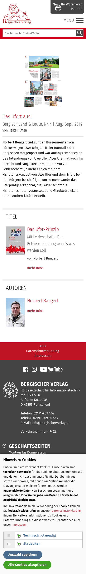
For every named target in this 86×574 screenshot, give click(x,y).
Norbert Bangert (42, 300)
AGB (43, 346)
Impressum (43, 355)
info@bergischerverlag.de (51, 422)
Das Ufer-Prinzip (43, 229)
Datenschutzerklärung (42, 351)
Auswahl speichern (22, 554)
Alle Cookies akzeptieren (27, 564)
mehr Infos (35, 268)
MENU (68, 20)
